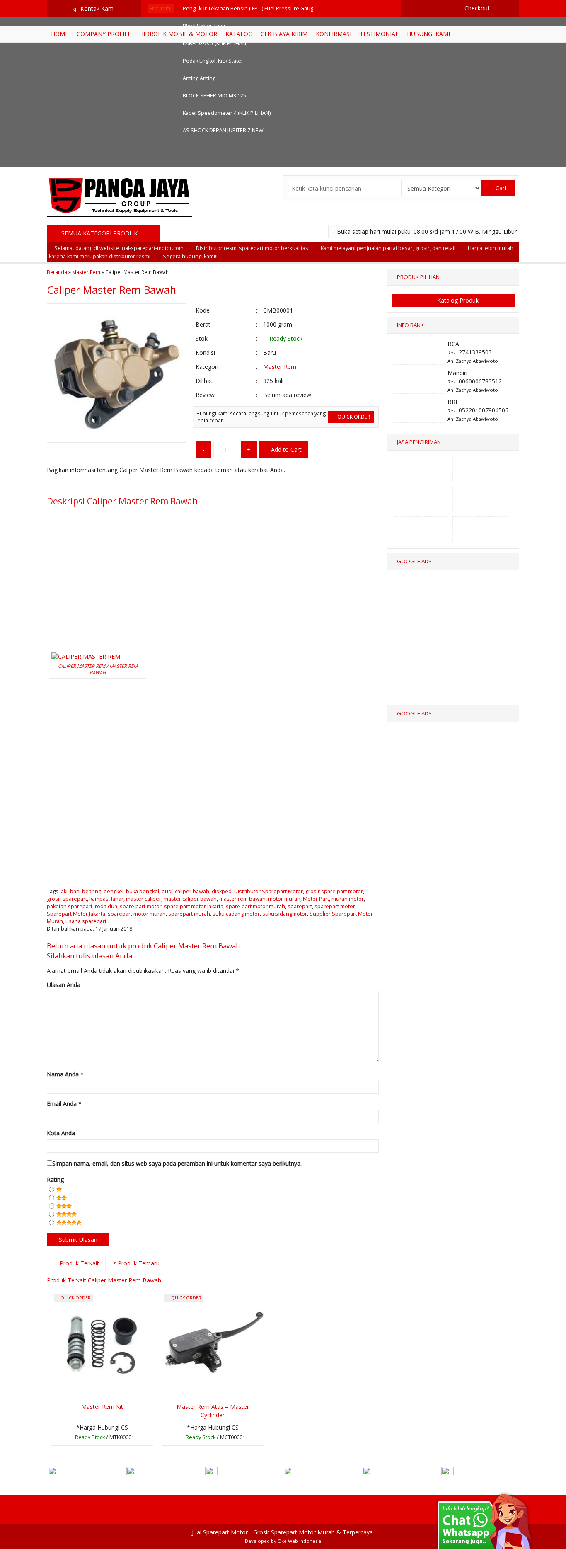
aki (64, 891)
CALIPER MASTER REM (81, 666)
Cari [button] (500, 188)
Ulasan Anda (63, 985)
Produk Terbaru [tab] (138, 1263)
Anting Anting (199, 78)
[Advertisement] (213, 569)
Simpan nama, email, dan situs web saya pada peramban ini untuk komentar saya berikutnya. (177, 1163)
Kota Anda (61, 1133)
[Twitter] (69, 486)
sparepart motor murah (137, 913)
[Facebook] (53, 486)
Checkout (476, 8)
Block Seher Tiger (204, 25)
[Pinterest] (145, 486)
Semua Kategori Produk (100, 233)
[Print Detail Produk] (176, 486)
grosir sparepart (67, 898)
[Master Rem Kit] (102, 1345)
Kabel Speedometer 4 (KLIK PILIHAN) (227, 112)
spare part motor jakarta (193, 906)
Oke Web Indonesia (299, 1541)
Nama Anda (63, 1074)
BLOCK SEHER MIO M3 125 (214, 95)
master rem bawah (242, 898)
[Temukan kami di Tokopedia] (401, 1474)
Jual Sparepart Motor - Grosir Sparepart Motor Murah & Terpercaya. (283, 1532)
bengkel (113, 891)
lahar (117, 898)
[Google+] (84, 486)
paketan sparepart (69, 906)
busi (167, 891)
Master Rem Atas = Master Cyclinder (213, 1411)
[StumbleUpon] (161, 486)
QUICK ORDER (353, 416)
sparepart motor (334, 906)
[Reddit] (115, 486)
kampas (99, 898)
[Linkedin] (130, 486)
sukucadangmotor (284, 913)
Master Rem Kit (102, 1407)
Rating (55, 1179)
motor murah (284, 898)
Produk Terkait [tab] (78, 1263)
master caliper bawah (190, 898)
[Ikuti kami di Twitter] (164, 1474)
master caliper (143, 898)
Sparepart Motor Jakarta (76, 913)
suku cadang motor (236, 913)
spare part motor (141, 906)
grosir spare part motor (334, 891)
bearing (91, 891)
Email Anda (62, 1104)
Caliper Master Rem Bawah (111, 290)
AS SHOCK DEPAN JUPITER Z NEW (223, 130)
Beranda (57, 272)
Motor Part (316, 898)
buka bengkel (142, 891)
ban (75, 891)
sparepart (300, 906)
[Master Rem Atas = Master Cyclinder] (213, 1345)
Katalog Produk (457, 300)
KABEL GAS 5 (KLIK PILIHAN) (215, 43)
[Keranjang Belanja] (441, 8)
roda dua (106, 906)
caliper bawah (192, 891)
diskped (222, 891)
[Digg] (99, 486)
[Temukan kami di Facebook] (86, 1474)
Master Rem (86, 272)
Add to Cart (285, 449)
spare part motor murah (255, 906)
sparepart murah (189, 913)
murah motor (347, 898)
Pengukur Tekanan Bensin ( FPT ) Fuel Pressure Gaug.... (250, 8)
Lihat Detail (104, 1438)
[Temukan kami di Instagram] (243, 1474)
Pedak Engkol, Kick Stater (213, 60)
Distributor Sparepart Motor (268, 891)
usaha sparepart (85, 921)
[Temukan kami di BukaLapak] (479, 1474)
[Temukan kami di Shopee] (322, 1474)
